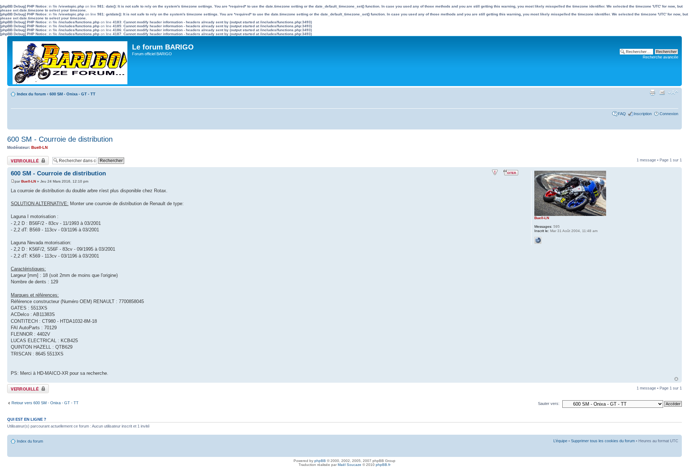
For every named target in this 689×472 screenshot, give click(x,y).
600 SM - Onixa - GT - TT (72, 94)
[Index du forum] (70, 61)
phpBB (320, 461)
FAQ (622, 114)
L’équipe (560, 441)
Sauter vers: (548, 403)
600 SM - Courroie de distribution (60, 139)
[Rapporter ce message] (494, 172)
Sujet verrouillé (20, 158)
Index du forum (31, 94)
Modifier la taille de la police (673, 92)
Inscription (643, 114)
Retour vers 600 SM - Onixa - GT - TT (45, 403)
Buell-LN (39, 147)
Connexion (669, 114)
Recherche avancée (660, 57)
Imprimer (652, 92)
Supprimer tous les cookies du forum (603, 441)
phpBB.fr (383, 465)
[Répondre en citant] (510, 172)
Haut (676, 379)
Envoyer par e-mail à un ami (662, 92)
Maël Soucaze (349, 465)
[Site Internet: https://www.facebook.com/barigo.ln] (538, 240)
